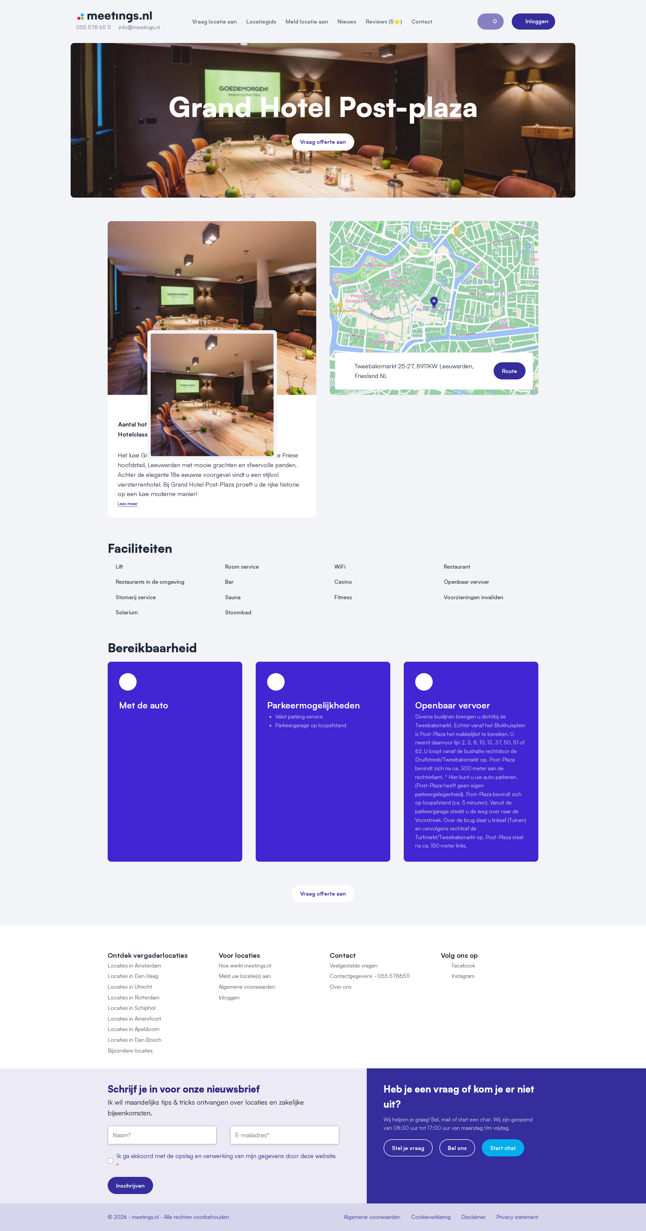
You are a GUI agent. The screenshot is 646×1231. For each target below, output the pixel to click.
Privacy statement (517, 1217)
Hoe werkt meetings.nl (245, 965)
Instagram (463, 976)
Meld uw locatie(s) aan (245, 976)
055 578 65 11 (93, 27)
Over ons (341, 986)
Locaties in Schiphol (131, 1007)
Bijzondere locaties (130, 1050)
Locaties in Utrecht (130, 986)
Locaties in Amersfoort (134, 1018)
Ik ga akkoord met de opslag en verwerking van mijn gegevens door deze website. (226, 1155)
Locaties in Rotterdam (133, 997)
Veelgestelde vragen (354, 965)
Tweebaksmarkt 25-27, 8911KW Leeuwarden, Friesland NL (414, 370)
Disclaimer (473, 1217)
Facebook (463, 965)
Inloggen (229, 997)
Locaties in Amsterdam (134, 965)
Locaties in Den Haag (133, 976)
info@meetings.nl (139, 27)
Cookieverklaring (431, 1217)
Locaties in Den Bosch (135, 1039)
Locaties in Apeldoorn (133, 1029)
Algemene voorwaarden (247, 986)
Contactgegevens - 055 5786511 (369, 976)
